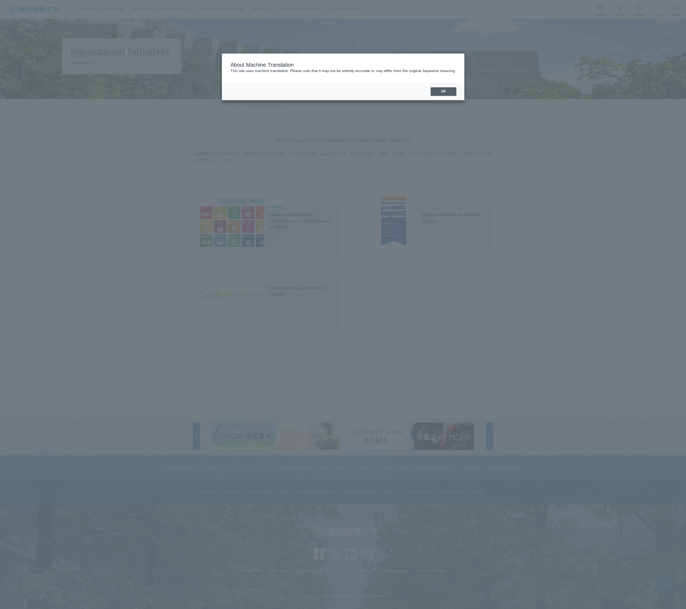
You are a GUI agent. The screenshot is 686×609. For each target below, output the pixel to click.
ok (443, 91)
